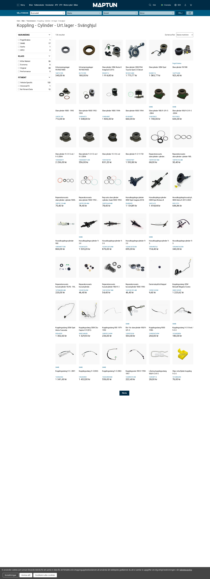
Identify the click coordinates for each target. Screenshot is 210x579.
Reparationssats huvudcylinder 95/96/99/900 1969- (87, 285)
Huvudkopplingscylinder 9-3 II (89, 242)
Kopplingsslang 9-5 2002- (89, 371)
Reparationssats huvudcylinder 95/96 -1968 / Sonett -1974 (65, 285)
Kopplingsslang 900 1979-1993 (112, 329)
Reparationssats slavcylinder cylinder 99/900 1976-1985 (156, 155)
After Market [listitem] (25, 61)
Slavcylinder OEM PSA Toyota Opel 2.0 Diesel (134, 68)
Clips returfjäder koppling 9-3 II (182, 372)
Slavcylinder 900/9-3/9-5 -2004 (158, 112)
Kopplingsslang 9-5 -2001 (65, 371)
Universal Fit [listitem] (25, 86)
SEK (179, 5)
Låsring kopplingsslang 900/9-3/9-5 (158, 372)
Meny (23, 5)
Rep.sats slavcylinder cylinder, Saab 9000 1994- (112, 198)
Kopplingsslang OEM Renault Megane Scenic (181, 285)
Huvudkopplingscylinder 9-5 (159, 242)
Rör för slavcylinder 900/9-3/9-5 (136, 329)
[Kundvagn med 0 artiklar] (191, 5)
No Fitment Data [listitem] (26, 89)
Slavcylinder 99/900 (180, 67)
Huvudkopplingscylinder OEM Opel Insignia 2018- (135, 198)
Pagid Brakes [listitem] (25, 40)
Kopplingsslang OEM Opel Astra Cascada (65, 329)
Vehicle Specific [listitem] (26, 83)
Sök (154, 5)
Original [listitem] (23, 68)
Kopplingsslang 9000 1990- (157, 329)
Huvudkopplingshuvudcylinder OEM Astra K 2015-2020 (182, 198)
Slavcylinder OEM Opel (157, 67)
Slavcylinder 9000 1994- (111, 111)
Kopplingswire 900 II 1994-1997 (136, 372)
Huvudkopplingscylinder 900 (64, 242)
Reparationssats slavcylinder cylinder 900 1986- (181, 155)
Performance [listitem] (25, 71)
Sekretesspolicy (185, 570)
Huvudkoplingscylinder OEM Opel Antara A (157, 198)
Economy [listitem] (23, 65)
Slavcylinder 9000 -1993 (64, 111)
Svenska (167, 5)
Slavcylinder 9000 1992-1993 (88, 112)
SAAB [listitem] (22, 43)
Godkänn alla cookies (45, 575)
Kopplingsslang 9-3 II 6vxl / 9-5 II (182, 329)
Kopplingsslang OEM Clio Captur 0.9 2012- (88, 329)
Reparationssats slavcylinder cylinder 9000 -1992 (65, 198)
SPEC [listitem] (22, 50)
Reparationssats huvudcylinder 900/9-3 (110, 285)
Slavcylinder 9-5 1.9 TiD (135, 154)
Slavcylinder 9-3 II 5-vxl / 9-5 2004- (64, 155)
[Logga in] (185, 5)
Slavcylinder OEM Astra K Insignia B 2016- (112, 68)
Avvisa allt (25, 575)
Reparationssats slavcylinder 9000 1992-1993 (88, 198)
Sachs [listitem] (22, 47)
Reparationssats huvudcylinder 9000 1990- (135, 285)
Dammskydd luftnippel (157, 284)
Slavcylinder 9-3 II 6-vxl (111, 154)
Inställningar (10, 575)
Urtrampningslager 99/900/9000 (62, 68)
